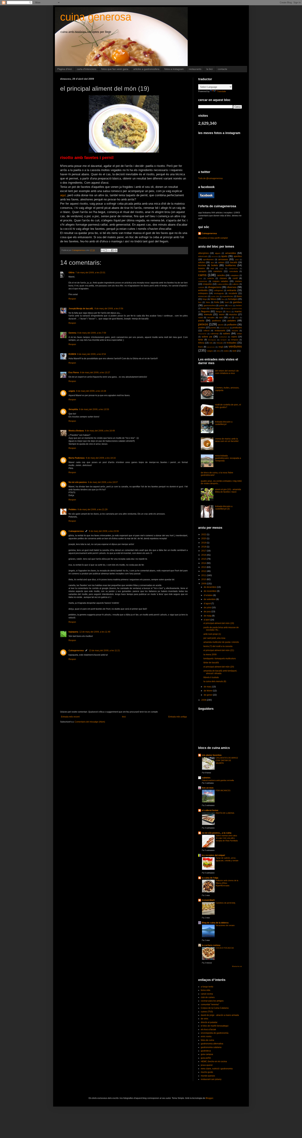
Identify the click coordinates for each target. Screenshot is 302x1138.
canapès (202, 271)
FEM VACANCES (223, 790)
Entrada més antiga (177, 717)
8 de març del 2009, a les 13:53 (94, 409)
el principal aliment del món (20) (218, 667)
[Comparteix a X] (109, 250)
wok (234, 351)
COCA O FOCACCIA (225, 948)
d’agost (207, 603)
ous (221, 317)
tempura (234, 340)
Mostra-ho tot (237, 966)
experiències (227, 296)
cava (200, 278)
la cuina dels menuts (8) (214, 681)
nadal (200, 317)
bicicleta (202, 265)
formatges (233, 299)
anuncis (214, 256)
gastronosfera (209, 305)
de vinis (204, 1018)
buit (212, 268)
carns (202, 275)
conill (235, 278)
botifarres (230, 265)
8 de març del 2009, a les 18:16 (101, 458)
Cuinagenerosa (76, 531)
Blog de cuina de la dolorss (215, 923)
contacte (222, 69)
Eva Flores (74, 372)
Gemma (72, 333)
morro (222, 314)
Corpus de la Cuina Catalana (215, 1008)
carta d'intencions (86, 69)
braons (201, 268)
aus (212, 262)
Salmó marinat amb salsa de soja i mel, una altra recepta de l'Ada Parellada (227, 838)
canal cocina (207, 994)
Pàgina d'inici (64, 69)
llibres (228, 312)
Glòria (71, 272)
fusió (227, 302)
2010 (204, 579)
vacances (211, 347)
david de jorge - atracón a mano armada (220, 1015)
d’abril (207, 620)
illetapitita (73, 409)
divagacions (214, 287)
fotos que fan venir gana (114, 69)
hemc (230, 305)
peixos (203, 324)
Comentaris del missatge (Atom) (90, 722)
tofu (211, 343)
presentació (224, 328)
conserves (202, 281)
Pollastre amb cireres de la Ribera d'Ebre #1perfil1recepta (227, 883)
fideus (213, 299)
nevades (211, 317)
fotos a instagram (174, 69)
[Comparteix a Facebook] (112, 250)
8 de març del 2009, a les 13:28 (91, 391)
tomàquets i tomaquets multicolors (219, 658)
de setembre (210, 599)
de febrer (208, 690)
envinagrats (219, 293)
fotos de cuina (207, 1040)
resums (235, 331)
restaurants (195, 69)
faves (239, 296)
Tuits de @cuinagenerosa (210, 178)
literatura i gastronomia (233, 308)
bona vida (205, 990)
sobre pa (207, 336)
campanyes (233, 268)
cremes (238, 281)
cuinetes (206, 777)
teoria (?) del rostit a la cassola (217, 646)
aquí (63, 195)
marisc (238, 311)
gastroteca (206, 1051)
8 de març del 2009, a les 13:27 (95, 372)
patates (232, 320)
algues (218, 253)
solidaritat (223, 337)
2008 (204, 700)
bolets (214, 265)
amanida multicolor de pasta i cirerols (221, 642)
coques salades (220, 281)
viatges (210, 351)
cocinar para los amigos (212, 1001)
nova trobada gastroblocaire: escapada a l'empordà (228, 458)
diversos (231, 287)
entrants (231, 290)
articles (201, 262)
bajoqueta (73, 632)
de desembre (210, 587)
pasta (201, 320)
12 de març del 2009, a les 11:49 (94, 632)
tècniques (212, 340)
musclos (233, 314)
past (237, 318)
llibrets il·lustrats (211, 677)
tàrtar (200, 339)
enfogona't (218, 290)
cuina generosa (95, 17)
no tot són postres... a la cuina (216, 833)
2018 (204, 546)
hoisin (203, 308)
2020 (204, 538)
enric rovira (206, 1036)
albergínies (203, 253)
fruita (216, 302)
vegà (220, 347)
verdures (235, 346)
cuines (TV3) (207, 1011)
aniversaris (203, 256)
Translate (221, 91)
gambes (237, 302)
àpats (224, 256)
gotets (221, 305)
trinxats (220, 343)
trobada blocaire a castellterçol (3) (223, 507)
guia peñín (206, 1058)
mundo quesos (208, 1076)
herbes (239, 305)
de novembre (210, 591)
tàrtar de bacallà (211, 662)
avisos (221, 262)
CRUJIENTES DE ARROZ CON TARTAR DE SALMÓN (227, 760)
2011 (204, 575)
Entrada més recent (70, 717)
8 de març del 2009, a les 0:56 (109, 308)
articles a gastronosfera (146, 69)
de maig (208, 616)
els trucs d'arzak (208, 1029)
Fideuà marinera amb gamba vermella (218, 780)
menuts (208, 314)
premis (213, 328)
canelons (217, 271)
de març (208, 686)
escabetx (233, 293)
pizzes (221, 325)
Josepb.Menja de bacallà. (81, 308)
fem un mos (208, 788)
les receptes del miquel (213, 855)
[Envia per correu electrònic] (102, 250)
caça (221, 268)
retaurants (202, 334)
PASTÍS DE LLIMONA (225, 813)
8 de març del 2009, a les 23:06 (104, 531)
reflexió (206, 331)
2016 (204, 555)
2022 (204, 534)
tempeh (224, 340)
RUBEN (72, 354)
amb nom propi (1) (212, 634)
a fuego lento (207, 986)
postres (201, 327)
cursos (201, 287)
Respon (72, 299)
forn (200, 302)
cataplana (234, 275)
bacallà (233, 262)
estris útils (215, 296)
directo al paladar (209, 1022)
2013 (204, 567)
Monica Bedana (76, 430)
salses (226, 333)
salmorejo (214, 334)
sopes (234, 336)
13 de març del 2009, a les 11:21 (104, 650)
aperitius (238, 256)
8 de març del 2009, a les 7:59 (91, 333)
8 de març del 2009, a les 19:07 (103, 482)
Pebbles (73, 509)
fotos (208, 302)
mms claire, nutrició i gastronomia (217, 1068)
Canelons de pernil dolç (225, 903)
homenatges (215, 308)
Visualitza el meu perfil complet (213, 238)
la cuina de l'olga (210, 878)
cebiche (210, 278)
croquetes (207, 284)
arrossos (223, 259)
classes (223, 278)
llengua (219, 311)
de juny (207, 611)
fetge (205, 299)
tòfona (201, 343)
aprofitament (208, 259)
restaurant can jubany (211, 1079)
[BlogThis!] (105, 250)
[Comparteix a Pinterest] (115, 250)
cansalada (233, 271)
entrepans (203, 293)
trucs (200, 347)
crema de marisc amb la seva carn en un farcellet (226, 440)
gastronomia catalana (211, 1047)
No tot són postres (78, 482)
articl (237, 260)
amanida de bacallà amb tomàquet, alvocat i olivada (220, 672)
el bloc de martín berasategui (214, 1026)
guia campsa (207, 1054)
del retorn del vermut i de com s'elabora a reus (227, 372)
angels (72, 391)
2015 (204, 559)
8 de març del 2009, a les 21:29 (92, 509)
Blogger (209, 1098)
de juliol (208, 607)
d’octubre (208, 595)
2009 (204, 583)
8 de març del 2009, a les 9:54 (91, 354)
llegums (205, 311)
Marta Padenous (77, 458)
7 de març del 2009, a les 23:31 (90, 272)
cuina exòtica (223, 284)
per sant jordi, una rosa (214, 638)
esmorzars (202, 296)
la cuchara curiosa (211, 945)
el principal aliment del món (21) (218, 650)
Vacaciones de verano (225, 925)
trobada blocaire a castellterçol (223, 423)
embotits (203, 290)
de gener (208, 695)
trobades (231, 342)
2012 (204, 571)
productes (237, 327)
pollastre (232, 324)
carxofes (221, 275)
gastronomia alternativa (212, 1043)
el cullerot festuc (210, 810)
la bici (209, 69)
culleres (235, 284)
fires (223, 299)
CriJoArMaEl (208, 900)
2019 (204, 542)
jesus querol (207, 1065)
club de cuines (208, 997)
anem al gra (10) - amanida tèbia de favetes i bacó (228, 490)
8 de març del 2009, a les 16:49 (100, 430)
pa (230, 317)
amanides (230, 253)
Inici (124, 717)
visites (226, 351)
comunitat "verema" (210, 1004)
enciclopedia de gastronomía (214, 1033)
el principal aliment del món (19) (218, 623)
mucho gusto (207, 1072)
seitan (239, 334)
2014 (204, 563)
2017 (204, 551)
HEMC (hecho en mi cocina (214, 1061)
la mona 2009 (210, 654)
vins (218, 351)
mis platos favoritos (212, 755)
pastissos (216, 320)
